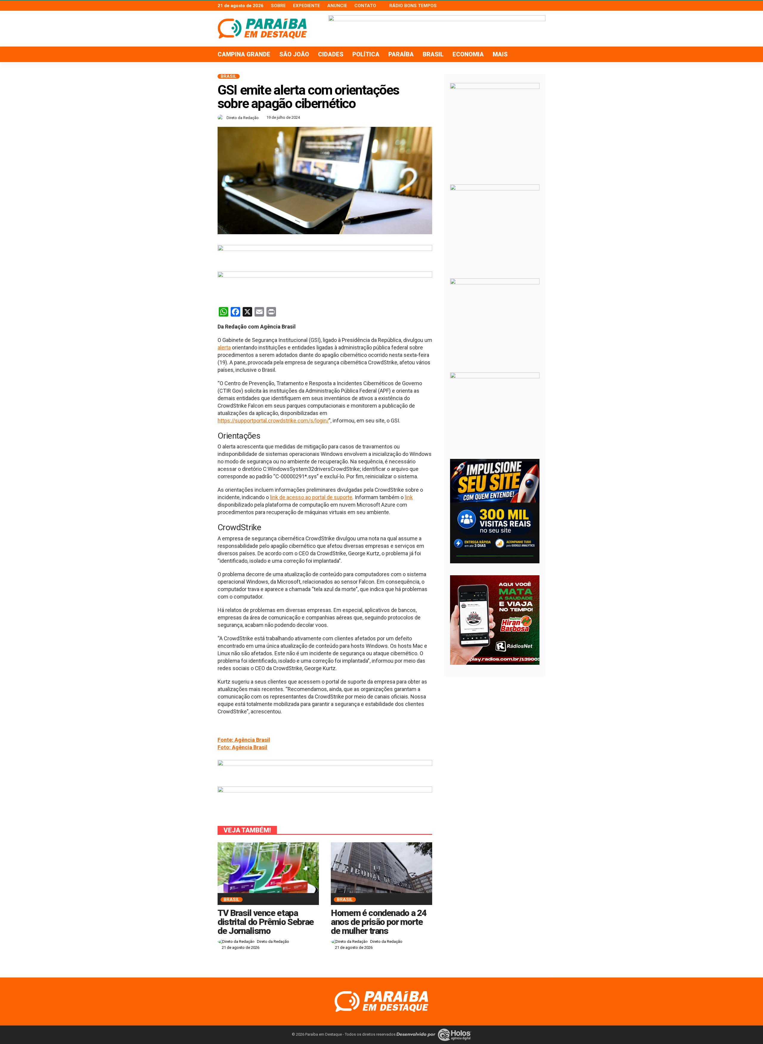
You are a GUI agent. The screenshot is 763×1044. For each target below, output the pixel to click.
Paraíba (401, 54)
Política (365, 54)
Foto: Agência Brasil (242, 747)
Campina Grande (244, 54)
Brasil (433, 54)
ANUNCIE (337, 5)
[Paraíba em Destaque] (381, 1001)
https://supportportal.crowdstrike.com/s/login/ (273, 420)
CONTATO (365, 5)
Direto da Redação (243, 117)
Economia (468, 54)
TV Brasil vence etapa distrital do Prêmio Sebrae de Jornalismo (266, 922)
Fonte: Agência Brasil (244, 740)
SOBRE (278, 5)
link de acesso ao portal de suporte (311, 497)
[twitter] (534, 6)
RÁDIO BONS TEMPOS (413, 5)
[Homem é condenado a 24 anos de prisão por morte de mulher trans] (381, 867)
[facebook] (526, 6)
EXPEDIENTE (306, 5)
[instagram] (541, 6)
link (409, 497)
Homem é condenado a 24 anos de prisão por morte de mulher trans (378, 922)
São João (294, 54)
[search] (537, 54)
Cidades (330, 54)
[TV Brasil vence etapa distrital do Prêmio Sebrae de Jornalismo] (268, 867)
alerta (224, 347)
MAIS (500, 54)
